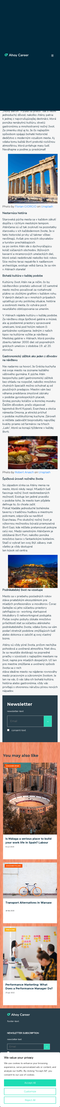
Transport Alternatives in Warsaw (28, 902)
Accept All (30, 1082)
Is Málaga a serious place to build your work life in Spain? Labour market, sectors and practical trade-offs (28, 841)
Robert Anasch (24, 472)
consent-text (19, 730)
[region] (30, 1079)
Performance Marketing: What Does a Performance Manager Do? (29, 986)
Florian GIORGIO (25, 206)
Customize (30, 1091)
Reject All (30, 1100)
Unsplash (47, 206)
